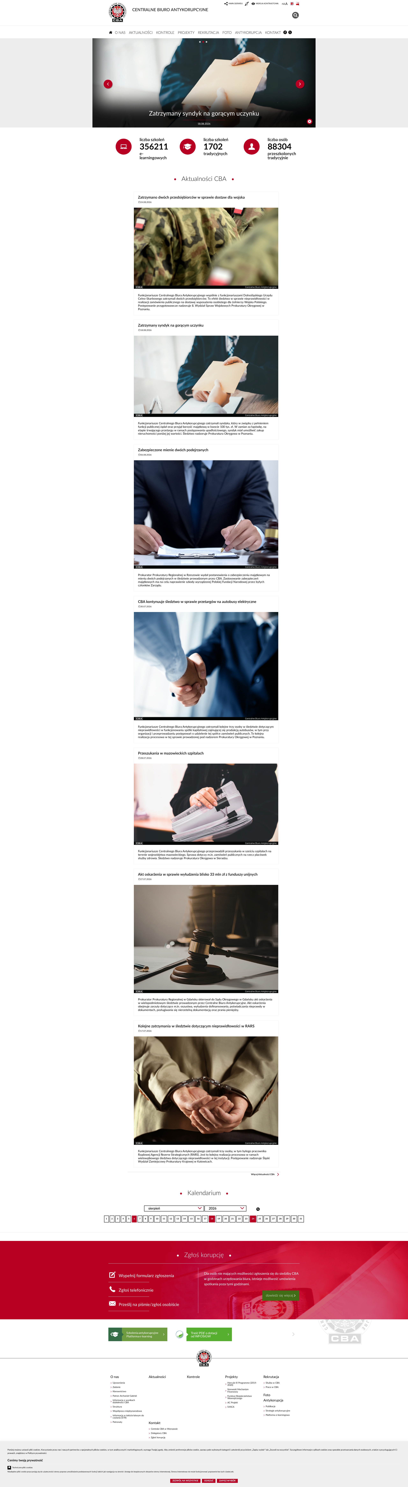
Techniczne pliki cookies (22, 1468)
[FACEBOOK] (285, 32)
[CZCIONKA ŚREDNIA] (284, 4)
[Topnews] (108, 84)
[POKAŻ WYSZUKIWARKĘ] (296, 14)
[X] (290, 32)
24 (252, 1218)
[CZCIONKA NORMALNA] (282, 4)
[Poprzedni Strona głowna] (111, 1334)
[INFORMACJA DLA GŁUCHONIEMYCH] (247, 4)
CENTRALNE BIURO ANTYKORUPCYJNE (170, 10)
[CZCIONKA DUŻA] (286, 4)
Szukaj (258, 1208)
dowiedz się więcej (279, 1295)
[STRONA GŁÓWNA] (110, 32)
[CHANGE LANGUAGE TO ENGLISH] (292, 4)
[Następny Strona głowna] (293, 1334)
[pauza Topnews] (309, 121)
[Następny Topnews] (300, 84)
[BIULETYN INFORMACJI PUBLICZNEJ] (298, 4)
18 (211, 1218)
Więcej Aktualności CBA (263, 1174)
